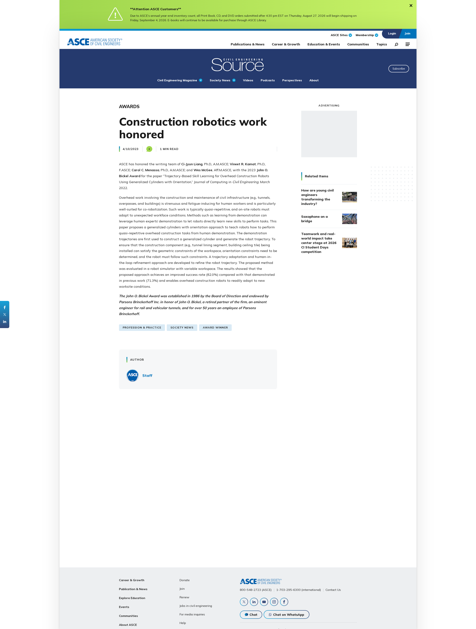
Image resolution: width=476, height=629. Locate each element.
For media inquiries (192, 614)
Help (182, 623)
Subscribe (399, 68)
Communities (358, 44)
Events (124, 607)
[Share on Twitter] (4, 314)
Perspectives (292, 80)
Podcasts (268, 80)
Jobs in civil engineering (195, 606)
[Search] (395, 44)
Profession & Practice (142, 327)
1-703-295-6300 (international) (298, 590)
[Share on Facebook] (4, 307)
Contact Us (333, 590)
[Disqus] (238, 446)
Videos (248, 80)
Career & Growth (286, 44)
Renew (184, 597)
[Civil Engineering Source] (238, 64)
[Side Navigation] (407, 44)
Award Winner (215, 327)
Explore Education (132, 598)
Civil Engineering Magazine (177, 80)
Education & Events (324, 44)
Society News (220, 80)
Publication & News (133, 589)
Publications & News (247, 44)
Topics (381, 44)
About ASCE (128, 625)
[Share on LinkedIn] (4, 321)
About (314, 80)
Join (182, 588)
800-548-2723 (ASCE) (256, 590)
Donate (184, 580)
